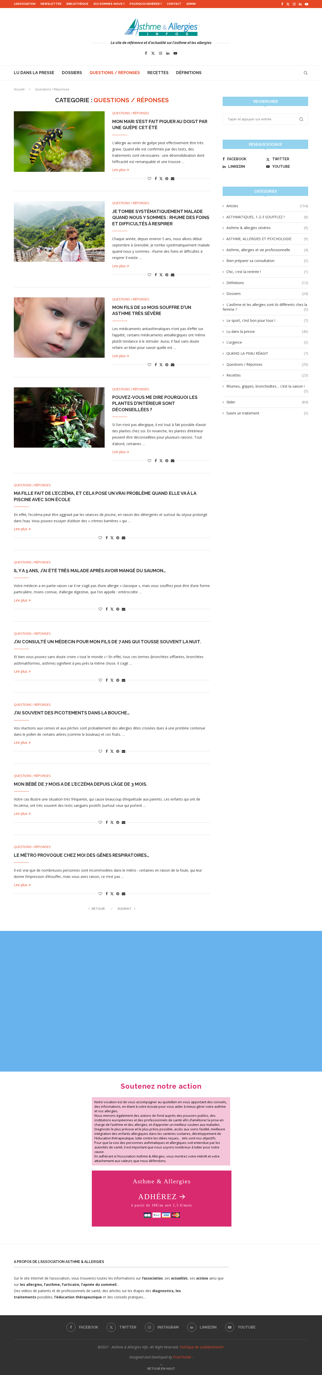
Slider (267, 402)
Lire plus (119, 169)
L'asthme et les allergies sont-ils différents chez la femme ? (265, 307)
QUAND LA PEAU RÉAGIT (267, 353)
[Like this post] (149, 178)
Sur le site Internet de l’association (41, 1278)
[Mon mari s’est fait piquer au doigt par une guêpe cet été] (59, 141)
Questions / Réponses (115, 72)
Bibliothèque (77, 4)
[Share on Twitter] (161, 178)
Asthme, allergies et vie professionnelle (267, 249)
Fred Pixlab (182, 1357)
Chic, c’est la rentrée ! (267, 271)
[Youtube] (306, 4)
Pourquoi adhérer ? (146, 4)
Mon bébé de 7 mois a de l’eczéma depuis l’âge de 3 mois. (80, 784)
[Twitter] (288, 4)
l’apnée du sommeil (98, 1284)
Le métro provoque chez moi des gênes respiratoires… (81, 855)
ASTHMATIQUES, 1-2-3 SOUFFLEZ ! (267, 217)
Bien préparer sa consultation (267, 260)
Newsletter (51, 4)
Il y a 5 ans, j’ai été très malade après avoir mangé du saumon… (90, 570)
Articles (267, 205)
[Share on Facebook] (156, 178)
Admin (191, 4)
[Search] (305, 73)
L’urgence (267, 342)
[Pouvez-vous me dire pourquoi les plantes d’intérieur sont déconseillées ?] (59, 417)
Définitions (189, 72)
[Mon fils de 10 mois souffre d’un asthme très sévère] (59, 327)
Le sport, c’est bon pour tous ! (267, 320)
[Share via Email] (172, 178)
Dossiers (72, 72)
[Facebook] (282, 4)
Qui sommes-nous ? (109, 4)
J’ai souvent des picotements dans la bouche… (72, 712)
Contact (174, 4)
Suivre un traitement (267, 413)
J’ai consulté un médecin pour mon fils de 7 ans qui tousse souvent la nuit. (107, 641)
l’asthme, (52, 1284)
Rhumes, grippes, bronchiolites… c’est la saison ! (267, 386)
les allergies (30, 1284)
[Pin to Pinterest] (166, 178)
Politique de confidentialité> (202, 1347)
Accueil (19, 89)
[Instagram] (294, 4)
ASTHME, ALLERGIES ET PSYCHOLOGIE (267, 238)
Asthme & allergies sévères (267, 227)
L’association (24, 4)
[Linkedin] (300, 4)
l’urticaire (70, 1284)
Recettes (158, 72)
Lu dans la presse (34, 72)
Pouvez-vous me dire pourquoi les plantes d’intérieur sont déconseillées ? (154, 403)
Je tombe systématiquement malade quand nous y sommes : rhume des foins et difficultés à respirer (160, 217)
